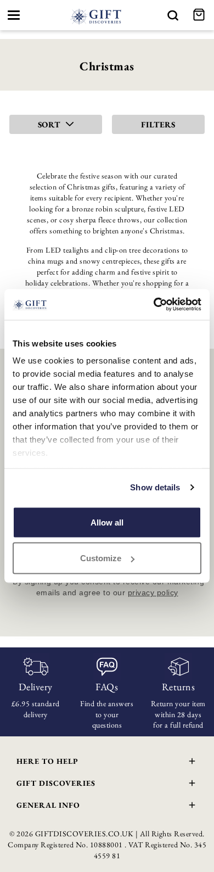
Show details (155, 487)
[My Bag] (200, 15)
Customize (100, 558)
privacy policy (153, 592)
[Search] (173, 15)
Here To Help (47, 761)
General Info (48, 805)
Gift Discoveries (55, 783)
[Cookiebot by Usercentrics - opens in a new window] (153, 305)
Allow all (107, 522)
